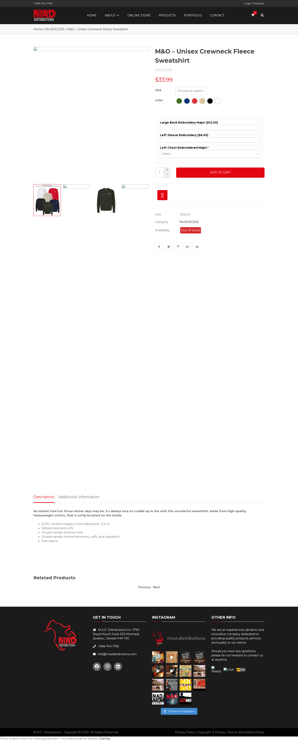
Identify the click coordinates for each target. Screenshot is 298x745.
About (110, 15)
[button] (142, 114)
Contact (217, 15)
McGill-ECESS (54, 29)
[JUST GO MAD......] (185, 685)
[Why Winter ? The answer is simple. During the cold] (158, 698)
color (159, 100)
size (158, 90)
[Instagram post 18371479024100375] (199, 671)
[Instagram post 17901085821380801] (172, 671)
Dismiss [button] (104, 738)
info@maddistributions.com (117, 654)
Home (92, 15)
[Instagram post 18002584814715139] (185, 657)
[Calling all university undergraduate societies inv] (199, 685)
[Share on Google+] (188, 247)
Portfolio (193, 15)
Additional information (79, 497)
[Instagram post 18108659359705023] (158, 671)
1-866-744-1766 (42, 3)
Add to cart (220, 172)
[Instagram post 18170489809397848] (199, 657)
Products (167, 15)
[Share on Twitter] (169, 247)
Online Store (139, 15)
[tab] (44, 497)
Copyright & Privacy (211, 732)
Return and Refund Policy (246, 732)
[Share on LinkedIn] (197, 247)
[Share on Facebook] (159, 247)
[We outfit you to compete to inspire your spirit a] (172, 698)
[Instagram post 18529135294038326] (185, 671)
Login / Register (254, 3)
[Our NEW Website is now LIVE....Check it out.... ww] (172, 685)
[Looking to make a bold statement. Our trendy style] (158, 685)
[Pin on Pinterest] (178, 247)
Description (44, 497)
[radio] (179, 101)
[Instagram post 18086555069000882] (158, 657)
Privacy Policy (185, 732)
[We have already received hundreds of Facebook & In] (185, 698)
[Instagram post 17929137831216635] (172, 657)
